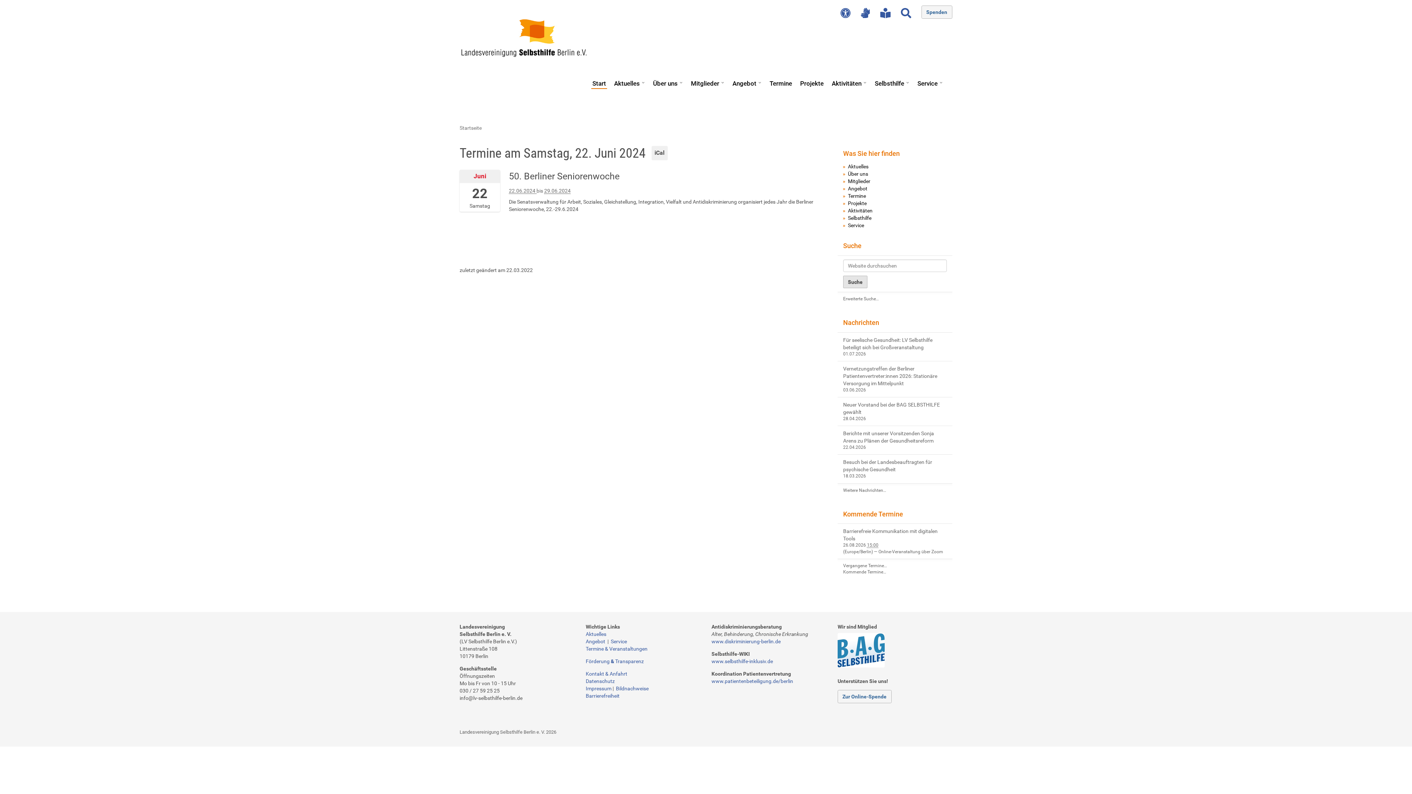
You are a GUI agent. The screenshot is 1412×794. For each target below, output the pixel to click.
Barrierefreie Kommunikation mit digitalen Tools (890, 534)
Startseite (471, 128)
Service (927, 83)
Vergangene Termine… (865, 565)
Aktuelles (627, 83)
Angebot (744, 83)
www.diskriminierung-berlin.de (746, 641)
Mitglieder (705, 83)
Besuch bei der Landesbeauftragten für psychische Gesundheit (887, 465)
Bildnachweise (632, 688)
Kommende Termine (873, 514)
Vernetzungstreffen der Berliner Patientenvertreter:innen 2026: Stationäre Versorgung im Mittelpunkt (890, 376)
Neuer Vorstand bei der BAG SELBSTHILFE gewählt (891, 408)
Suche (852, 246)
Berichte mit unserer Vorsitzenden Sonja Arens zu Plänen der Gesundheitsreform (888, 437)
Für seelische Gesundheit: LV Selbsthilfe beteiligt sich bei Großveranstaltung (888, 343)
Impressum (598, 688)
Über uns (665, 83)
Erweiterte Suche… (861, 298)
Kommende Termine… (864, 572)
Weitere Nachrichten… (864, 490)
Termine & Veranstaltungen (617, 649)
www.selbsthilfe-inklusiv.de (742, 661)
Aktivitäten (847, 83)
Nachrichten (861, 322)
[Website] (524, 38)
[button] (643, 80)
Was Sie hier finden (871, 153)
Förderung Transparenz (615, 661)
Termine (781, 83)
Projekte (812, 83)
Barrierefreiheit (603, 696)
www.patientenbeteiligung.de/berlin (752, 681)
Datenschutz (600, 681)
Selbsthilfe (889, 83)
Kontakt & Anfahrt (606, 674)
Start (599, 83)
